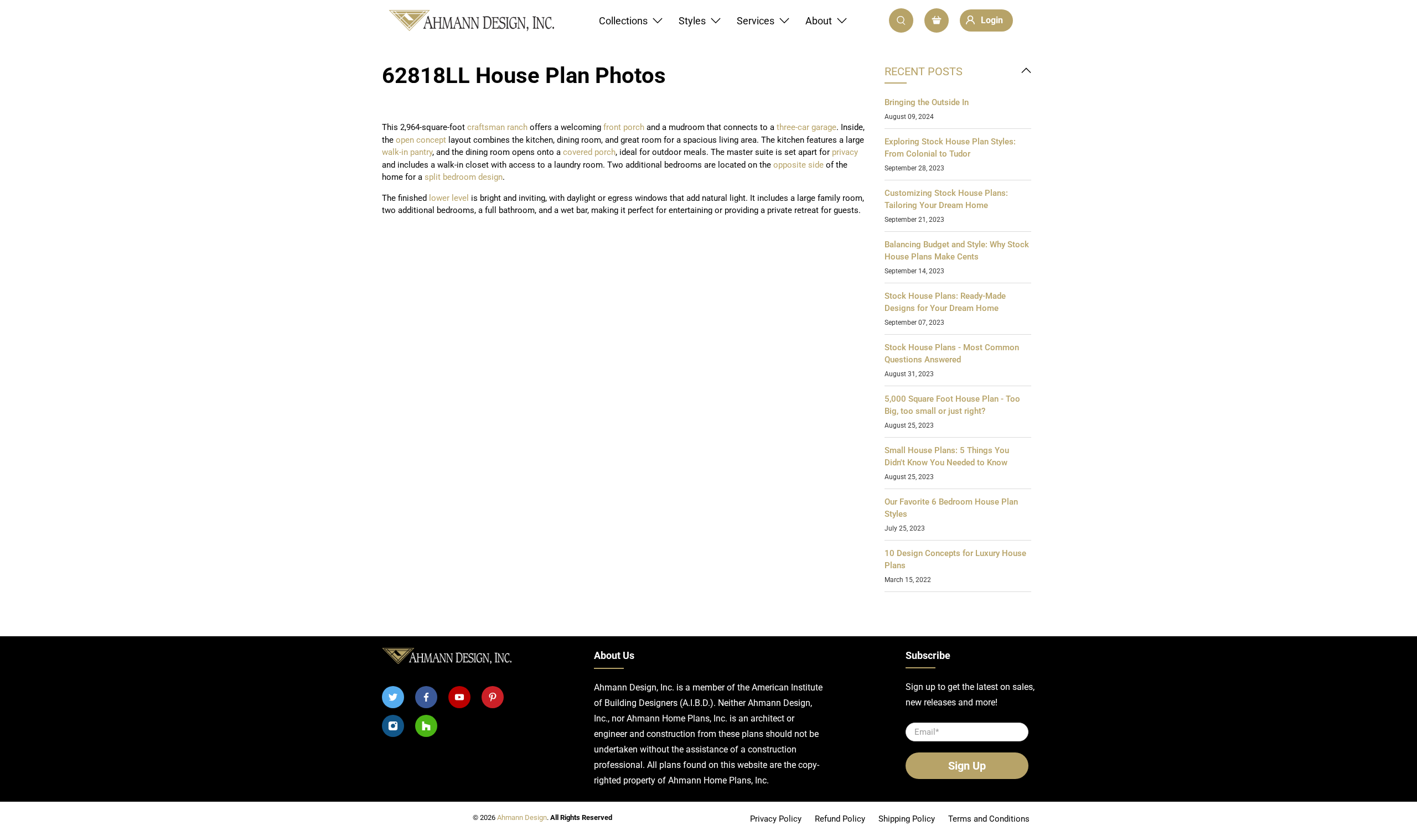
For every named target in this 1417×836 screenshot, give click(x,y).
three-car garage (806, 127)
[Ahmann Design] (471, 21)
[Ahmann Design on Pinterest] (493, 697)
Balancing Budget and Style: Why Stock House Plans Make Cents (957, 251)
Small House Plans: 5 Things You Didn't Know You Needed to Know (947, 456)
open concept (421, 140)
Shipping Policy (906, 819)
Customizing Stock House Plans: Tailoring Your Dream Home (946, 199)
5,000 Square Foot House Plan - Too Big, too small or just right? (952, 405)
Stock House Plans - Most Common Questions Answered (952, 353)
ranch (518, 127)
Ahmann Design (522, 817)
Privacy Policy (775, 819)
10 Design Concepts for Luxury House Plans (955, 559)
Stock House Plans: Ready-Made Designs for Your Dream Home (945, 302)
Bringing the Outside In (927, 102)
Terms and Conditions (989, 819)
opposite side (798, 165)
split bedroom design (462, 177)
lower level (449, 198)
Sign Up (967, 765)
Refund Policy (840, 819)
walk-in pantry (407, 152)
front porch (623, 127)
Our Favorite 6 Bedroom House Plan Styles (951, 508)
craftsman (487, 127)
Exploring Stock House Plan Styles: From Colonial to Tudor (950, 148)
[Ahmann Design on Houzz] (426, 726)
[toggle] (1026, 71)
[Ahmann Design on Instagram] (393, 726)
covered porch (589, 152)
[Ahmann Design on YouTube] (459, 697)
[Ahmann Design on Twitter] (393, 697)
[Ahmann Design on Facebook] (426, 697)
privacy (845, 152)
